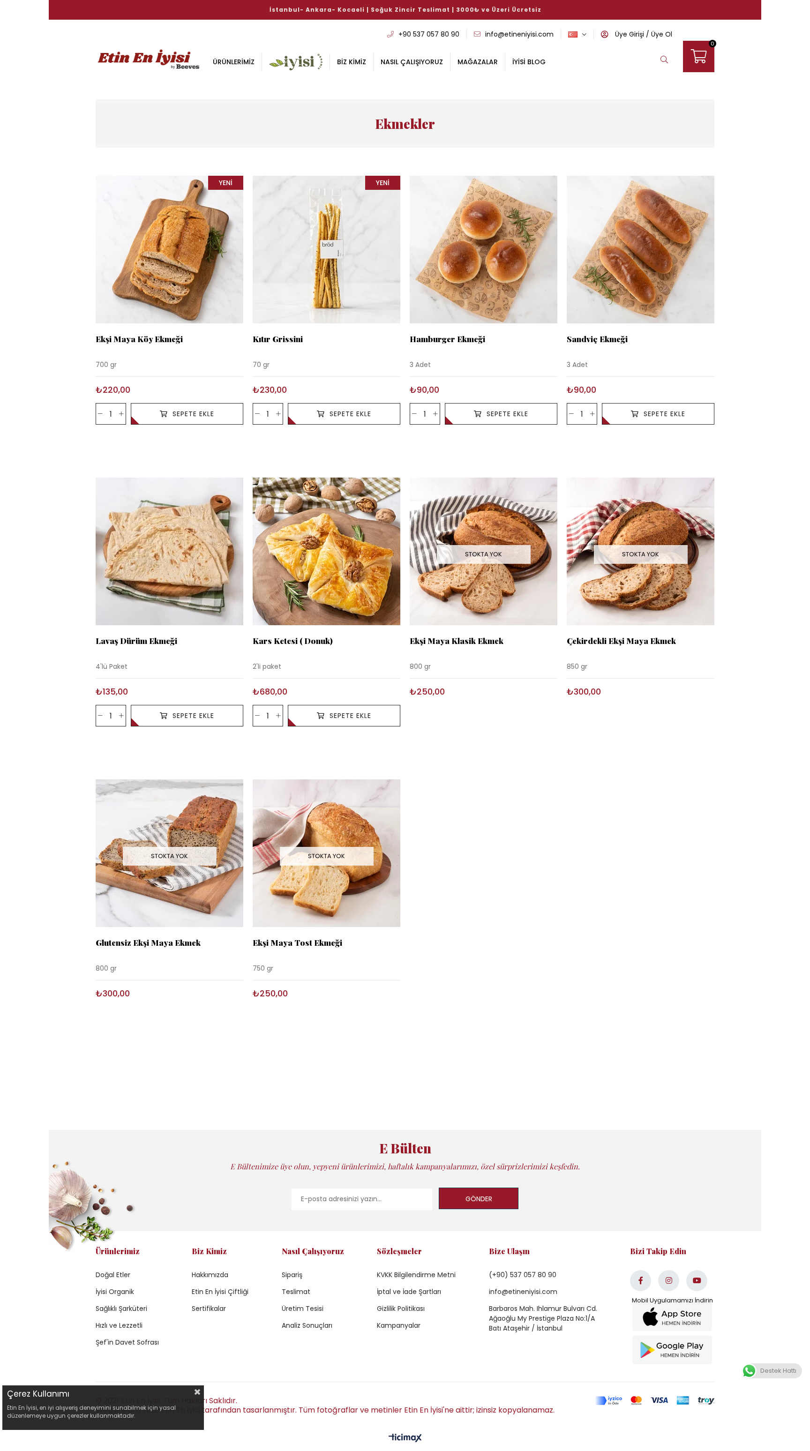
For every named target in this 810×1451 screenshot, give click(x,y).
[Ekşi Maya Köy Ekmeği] (169, 249)
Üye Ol (660, 34)
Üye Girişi (628, 34)
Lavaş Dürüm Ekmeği (136, 641)
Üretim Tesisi (302, 1308)
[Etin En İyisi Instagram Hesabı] (668, 1280)
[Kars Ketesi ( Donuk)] (326, 551)
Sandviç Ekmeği (597, 339)
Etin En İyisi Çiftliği (220, 1291)
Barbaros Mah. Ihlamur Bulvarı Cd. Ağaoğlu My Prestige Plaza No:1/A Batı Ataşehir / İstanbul (543, 1318)
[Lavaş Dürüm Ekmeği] (169, 551)
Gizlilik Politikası (401, 1308)
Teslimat (296, 1291)
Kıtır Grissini (278, 339)
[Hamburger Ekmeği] (483, 249)
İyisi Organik (115, 1291)
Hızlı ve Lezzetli (119, 1325)
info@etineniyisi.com (523, 1291)
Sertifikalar (209, 1308)
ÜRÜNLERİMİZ (234, 62)
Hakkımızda (210, 1274)
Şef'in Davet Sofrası (127, 1342)
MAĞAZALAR (478, 62)
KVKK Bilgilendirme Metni (416, 1274)
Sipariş (292, 1274)
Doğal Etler (113, 1274)
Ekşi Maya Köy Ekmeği (139, 339)
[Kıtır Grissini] (326, 249)
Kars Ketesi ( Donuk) (293, 641)
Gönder (478, 1199)
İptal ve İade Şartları (409, 1291)
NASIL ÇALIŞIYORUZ (412, 62)
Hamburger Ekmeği (447, 339)
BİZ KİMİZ (351, 62)
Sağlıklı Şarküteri (121, 1308)
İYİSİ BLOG (529, 62)
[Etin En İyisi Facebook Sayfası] (640, 1280)
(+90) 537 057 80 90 (522, 1274)
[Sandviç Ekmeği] (640, 249)
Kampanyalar (398, 1325)
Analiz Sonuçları (307, 1325)
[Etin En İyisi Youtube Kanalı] (696, 1280)
